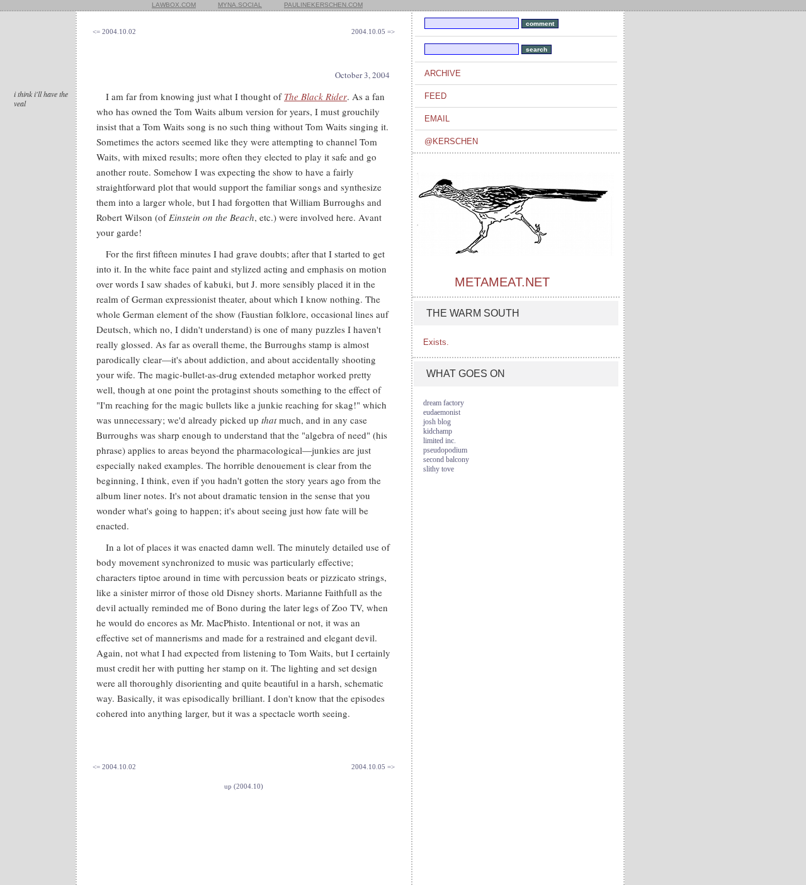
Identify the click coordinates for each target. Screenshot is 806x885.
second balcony (446, 459)
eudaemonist (441, 412)
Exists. (436, 342)
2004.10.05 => (373, 31)
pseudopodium (445, 450)
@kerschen (451, 141)
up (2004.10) (243, 786)
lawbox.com (174, 4)
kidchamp (437, 431)
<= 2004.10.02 (114, 31)
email (437, 119)
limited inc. (439, 440)
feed (435, 96)
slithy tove (438, 469)
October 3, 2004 (362, 75)
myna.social (240, 4)
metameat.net (502, 282)
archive (442, 73)
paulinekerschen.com (323, 4)
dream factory (443, 402)
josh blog (437, 421)
